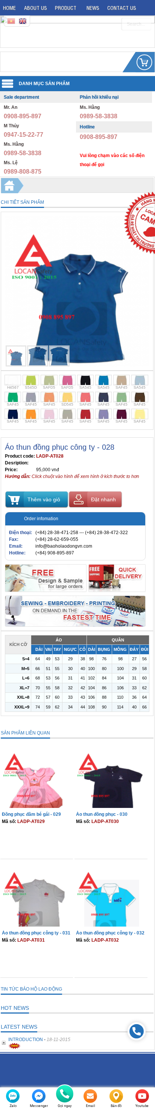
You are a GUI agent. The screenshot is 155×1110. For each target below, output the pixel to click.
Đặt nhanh (103, 499)
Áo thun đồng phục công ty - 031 (36, 933)
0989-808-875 (22, 171)
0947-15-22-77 (23, 134)
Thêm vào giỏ (43, 499)
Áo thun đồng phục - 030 (102, 814)
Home (9, 7)
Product (65, 7)
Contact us (121, 7)
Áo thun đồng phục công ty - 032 (110, 933)
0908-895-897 (22, 116)
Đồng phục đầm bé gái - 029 (31, 814)
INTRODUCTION (25, 1039)
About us (35, 7)
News (93, 7)
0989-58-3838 (22, 153)
